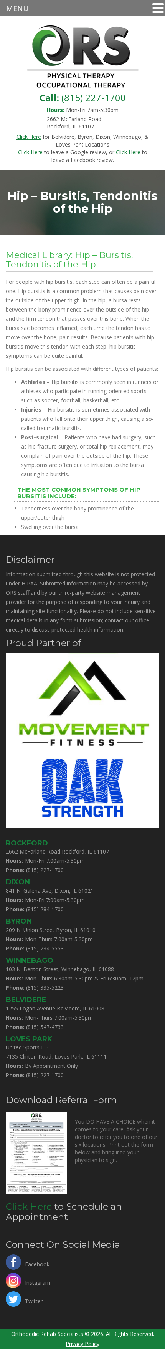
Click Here (29, 1206)
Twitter (34, 1300)
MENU (17, 8)
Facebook (37, 1263)
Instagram (37, 1282)
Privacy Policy (82, 1343)
